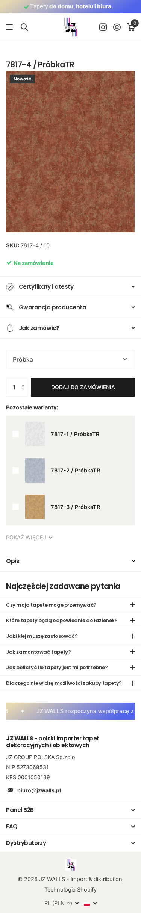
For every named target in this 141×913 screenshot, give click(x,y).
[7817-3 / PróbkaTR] (35, 507)
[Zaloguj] (117, 27)
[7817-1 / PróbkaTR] (35, 434)
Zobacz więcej (10, 27)
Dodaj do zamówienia (83, 387)
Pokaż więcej (27, 537)
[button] (25, 380)
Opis (12, 561)
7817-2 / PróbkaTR (75, 470)
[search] (24, 27)
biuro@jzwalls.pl (39, 790)
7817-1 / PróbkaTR (75, 434)
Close (70, 810)
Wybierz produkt (15, 434)
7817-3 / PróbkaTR (75, 507)
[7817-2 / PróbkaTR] (35, 470)
